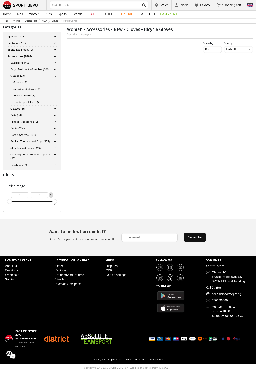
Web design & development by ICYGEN (150, 368)
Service (10, 279)
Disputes (112, 266)
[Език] (250, 5)
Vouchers (61, 279)
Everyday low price (68, 284)
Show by (212, 43)
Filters (8, 175)
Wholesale (12, 275)
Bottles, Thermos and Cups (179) (30, 141)
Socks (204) (17, 128)
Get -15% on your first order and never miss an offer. (83, 235)
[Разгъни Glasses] (55, 109)
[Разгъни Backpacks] (55, 63)
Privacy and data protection (107, 359)
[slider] (9, 201)
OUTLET (109, 14)
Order (59, 266)
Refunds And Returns (69, 275)
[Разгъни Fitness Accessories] (55, 122)
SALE (92, 14)
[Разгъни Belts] (55, 115)
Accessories (31, 21)
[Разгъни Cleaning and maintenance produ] (55, 154)
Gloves (55, 21)
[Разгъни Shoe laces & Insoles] (55, 148)
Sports (62, 14)
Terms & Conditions (135, 359)
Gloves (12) (20, 82)
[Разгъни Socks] (55, 128)
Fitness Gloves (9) (24, 95)
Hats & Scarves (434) (23, 134)
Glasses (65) (18, 108)
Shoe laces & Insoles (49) (25, 147)
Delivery (61, 270)
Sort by (228, 43)
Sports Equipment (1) (20, 49)
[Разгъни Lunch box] (55, 165)
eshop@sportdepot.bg (226, 294)
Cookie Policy (156, 359)
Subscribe (195, 237)
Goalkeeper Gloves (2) (26, 102)
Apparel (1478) (16, 36)
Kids (49, 14)
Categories (12, 27)
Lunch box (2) (18, 164)
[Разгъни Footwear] (55, 43)
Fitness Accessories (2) (24, 121)
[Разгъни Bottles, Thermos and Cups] (55, 141)
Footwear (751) (16, 43)
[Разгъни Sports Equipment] (55, 50)
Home (7, 14)
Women (34, 14)
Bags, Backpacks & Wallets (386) (29, 69)
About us (11, 266)
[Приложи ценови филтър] (51, 195)
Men (20, 14)
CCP (109, 270)
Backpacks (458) (20, 62)
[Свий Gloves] (55, 76)
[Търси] (144, 5)
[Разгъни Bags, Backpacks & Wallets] (55, 69)
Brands (77, 14)
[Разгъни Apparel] (55, 37)
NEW (44, 21)
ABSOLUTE (159, 14)
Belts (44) (16, 115)
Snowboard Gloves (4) (26, 88)
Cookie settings (116, 275)
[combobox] (99, 5)
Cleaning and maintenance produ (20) (30, 156)
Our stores (12, 270)
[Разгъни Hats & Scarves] (55, 135)
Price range (16, 186)
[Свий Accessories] (55, 56)
